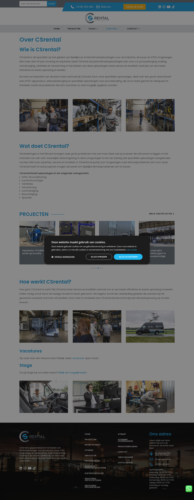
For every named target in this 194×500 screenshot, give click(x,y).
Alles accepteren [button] (128, 256)
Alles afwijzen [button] (99, 256)
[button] (63, 257)
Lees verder (131, 249)
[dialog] (97, 250)
